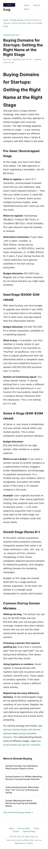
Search (36, 5)
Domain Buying (16, 20)
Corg (6, 9)
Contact (15, 831)
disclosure (19, 843)
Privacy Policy (24, 828)
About (26, 9)
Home (26, 5)
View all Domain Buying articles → (18, 812)
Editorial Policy (29, 831)
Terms (36, 828)
